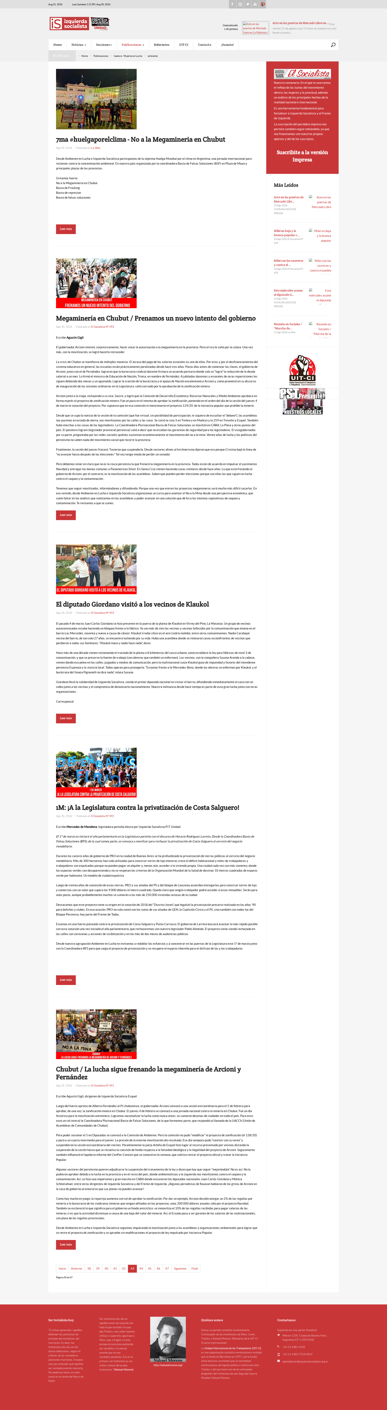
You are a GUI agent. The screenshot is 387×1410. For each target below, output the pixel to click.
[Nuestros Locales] (302, 407)
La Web (95, 147)
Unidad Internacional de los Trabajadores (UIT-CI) (233, 1348)
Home (57, 45)
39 (98, 1268)
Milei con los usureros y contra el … (288, 263)
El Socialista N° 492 (102, 816)
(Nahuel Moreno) (123, 1369)
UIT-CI (262, 4)
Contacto (204, 45)
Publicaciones (132, 45)
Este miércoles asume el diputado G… (288, 292)
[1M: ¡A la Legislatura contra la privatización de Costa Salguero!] (96, 772)
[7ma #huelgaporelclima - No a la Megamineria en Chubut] (96, 99)
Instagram (240, 4)
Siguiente (180, 1268)
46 (158, 1268)
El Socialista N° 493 (102, 326)
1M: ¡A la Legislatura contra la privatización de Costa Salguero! (147, 807)
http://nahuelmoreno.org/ (168, 1365)
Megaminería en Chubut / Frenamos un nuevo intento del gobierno (156, 318)
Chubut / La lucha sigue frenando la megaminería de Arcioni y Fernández (148, 1073)
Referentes (161, 45)
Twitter (247, 4)
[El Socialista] (302, 74)
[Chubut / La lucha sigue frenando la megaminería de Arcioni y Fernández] (96, 1034)
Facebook (232, 4)
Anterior (76, 1268)
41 (115, 1268)
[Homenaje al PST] (302, 393)
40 (106, 1268)
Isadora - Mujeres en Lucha (128, 56)
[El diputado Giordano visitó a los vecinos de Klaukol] (96, 569)
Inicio (62, 1268)
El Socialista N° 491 (102, 1085)
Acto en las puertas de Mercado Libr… (289, 199)
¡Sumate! (227, 45)
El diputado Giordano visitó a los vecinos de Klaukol (132, 604)
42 (124, 1268)
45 (150, 1268)
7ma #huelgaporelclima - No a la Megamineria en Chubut (140, 139)
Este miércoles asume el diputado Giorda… (301, 23)
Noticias (78, 45)
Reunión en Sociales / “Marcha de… (288, 326)
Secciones (103, 45)
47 (167, 1268)
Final (194, 1268)
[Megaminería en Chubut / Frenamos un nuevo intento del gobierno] (96, 283)
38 (89, 1268)
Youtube (255, 4)
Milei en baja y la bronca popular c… (287, 233)
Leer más (66, 229)
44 (141, 1268)
